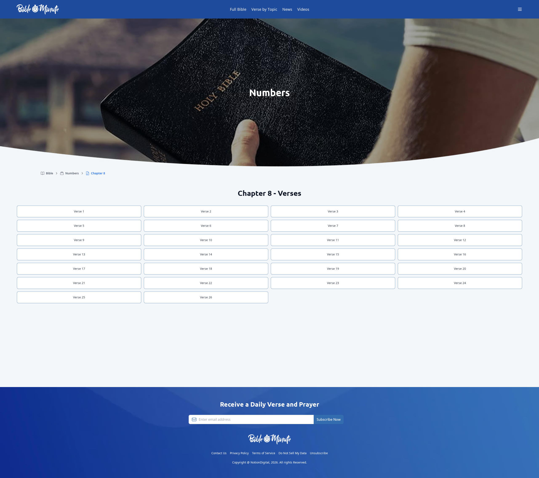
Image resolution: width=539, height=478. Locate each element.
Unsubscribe (319, 453)
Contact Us (219, 453)
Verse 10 (206, 240)
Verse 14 (206, 254)
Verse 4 (460, 211)
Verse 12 (460, 240)
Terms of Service (263, 453)
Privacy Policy (239, 453)
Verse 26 (206, 297)
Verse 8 (460, 226)
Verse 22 (206, 283)
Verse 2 (206, 211)
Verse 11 (333, 240)
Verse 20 (460, 269)
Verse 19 (333, 269)
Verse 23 (333, 283)
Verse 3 (333, 211)
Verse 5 (79, 226)
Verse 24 (460, 283)
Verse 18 (206, 269)
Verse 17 (79, 269)
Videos (303, 9)
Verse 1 (79, 211)
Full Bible (238, 9)
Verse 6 (206, 226)
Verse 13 (79, 254)
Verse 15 (333, 254)
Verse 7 (333, 226)
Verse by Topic (264, 9)
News (287, 9)
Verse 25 (79, 297)
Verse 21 (79, 283)
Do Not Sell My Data (293, 453)
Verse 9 (79, 240)
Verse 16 (460, 254)
